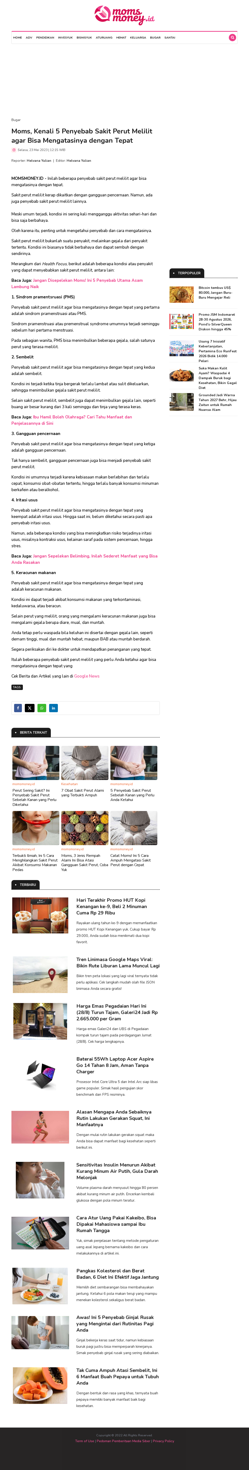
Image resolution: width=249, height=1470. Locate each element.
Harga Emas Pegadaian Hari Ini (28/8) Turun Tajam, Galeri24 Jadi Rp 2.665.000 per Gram (117, 1012)
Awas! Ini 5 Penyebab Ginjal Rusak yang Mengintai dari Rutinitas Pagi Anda (115, 1323)
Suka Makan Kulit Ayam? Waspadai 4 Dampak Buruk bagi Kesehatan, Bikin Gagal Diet (218, 378)
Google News (86, 676)
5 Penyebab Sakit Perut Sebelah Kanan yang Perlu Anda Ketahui (132, 795)
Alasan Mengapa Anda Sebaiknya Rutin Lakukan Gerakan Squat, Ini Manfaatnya (113, 1118)
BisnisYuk (84, 38)
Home (17, 38)
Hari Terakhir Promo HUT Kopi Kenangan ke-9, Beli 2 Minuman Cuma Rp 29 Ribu (111, 906)
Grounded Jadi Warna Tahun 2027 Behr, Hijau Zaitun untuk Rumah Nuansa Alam (218, 402)
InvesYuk (65, 38)
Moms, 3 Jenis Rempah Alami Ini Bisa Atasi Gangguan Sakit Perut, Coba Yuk (84, 862)
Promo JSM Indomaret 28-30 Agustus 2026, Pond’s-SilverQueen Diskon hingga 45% (217, 322)
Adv (29, 38)
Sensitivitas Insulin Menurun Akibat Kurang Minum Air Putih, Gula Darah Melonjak (117, 1171)
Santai (169, 38)
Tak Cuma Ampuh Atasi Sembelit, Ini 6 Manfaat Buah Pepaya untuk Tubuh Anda (117, 1376)
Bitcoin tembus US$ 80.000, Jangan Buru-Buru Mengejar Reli (215, 292)
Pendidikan (45, 38)
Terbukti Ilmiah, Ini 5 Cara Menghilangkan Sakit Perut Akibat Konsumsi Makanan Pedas (35, 862)
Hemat (121, 38)
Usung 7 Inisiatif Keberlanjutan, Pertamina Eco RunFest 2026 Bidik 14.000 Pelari (218, 351)
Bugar (155, 38)
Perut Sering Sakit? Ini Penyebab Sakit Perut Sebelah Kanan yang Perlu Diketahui (34, 797)
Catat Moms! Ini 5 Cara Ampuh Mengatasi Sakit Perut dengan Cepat (130, 860)
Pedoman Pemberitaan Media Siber (123, 1441)
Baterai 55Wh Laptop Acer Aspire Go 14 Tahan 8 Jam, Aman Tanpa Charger (115, 1065)
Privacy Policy (163, 1441)
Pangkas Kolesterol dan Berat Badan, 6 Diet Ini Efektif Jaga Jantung (117, 1273)
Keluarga (138, 38)
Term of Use (84, 1441)
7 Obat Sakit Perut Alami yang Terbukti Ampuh (82, 793)
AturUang (104, 38)
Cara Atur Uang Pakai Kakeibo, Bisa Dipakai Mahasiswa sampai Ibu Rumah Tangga (116, 1224)
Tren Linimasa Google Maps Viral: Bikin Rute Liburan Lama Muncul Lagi (118, 962)
